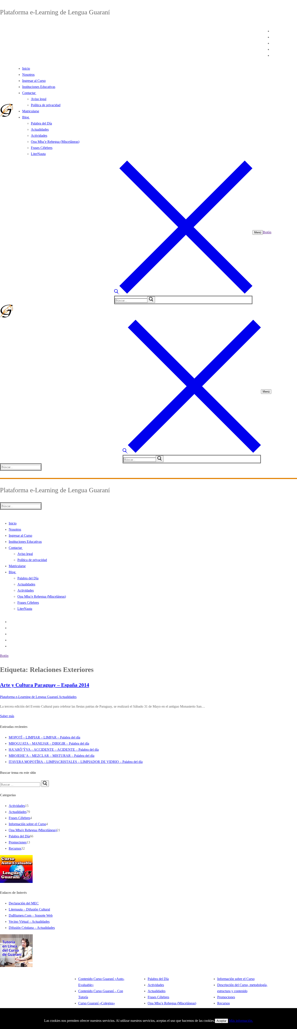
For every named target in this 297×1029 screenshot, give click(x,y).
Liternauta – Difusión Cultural (29, 909)
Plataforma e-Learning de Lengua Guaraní (29, 697)
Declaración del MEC (24, 903)
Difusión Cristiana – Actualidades (32, 927)
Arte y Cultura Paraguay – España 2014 (44, 685)
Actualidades (67, 697)
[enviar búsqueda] (151, 299)
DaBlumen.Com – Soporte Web (31, 915)
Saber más (7, 716)
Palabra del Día (19, 836)
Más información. (241, 1020)
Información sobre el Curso (27, 824)
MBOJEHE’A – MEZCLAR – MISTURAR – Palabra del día (51, 755)
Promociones (18, 842)
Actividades (17, 806)
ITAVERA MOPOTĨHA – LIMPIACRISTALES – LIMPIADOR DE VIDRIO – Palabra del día (76, 762)
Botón (267, 232)
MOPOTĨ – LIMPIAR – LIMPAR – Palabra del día (44, 737)
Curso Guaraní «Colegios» (96, 1003)
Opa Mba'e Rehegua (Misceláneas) (33, 830)
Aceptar (221, 1020)
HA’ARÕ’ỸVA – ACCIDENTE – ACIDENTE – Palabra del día (54, 749)
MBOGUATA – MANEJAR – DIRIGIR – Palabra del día (49, 743)
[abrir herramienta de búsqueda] (183, 292)
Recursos (15, 848)
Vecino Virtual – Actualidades (29, 921)
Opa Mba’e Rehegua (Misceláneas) (172, 1003)
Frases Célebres (19, 818)
